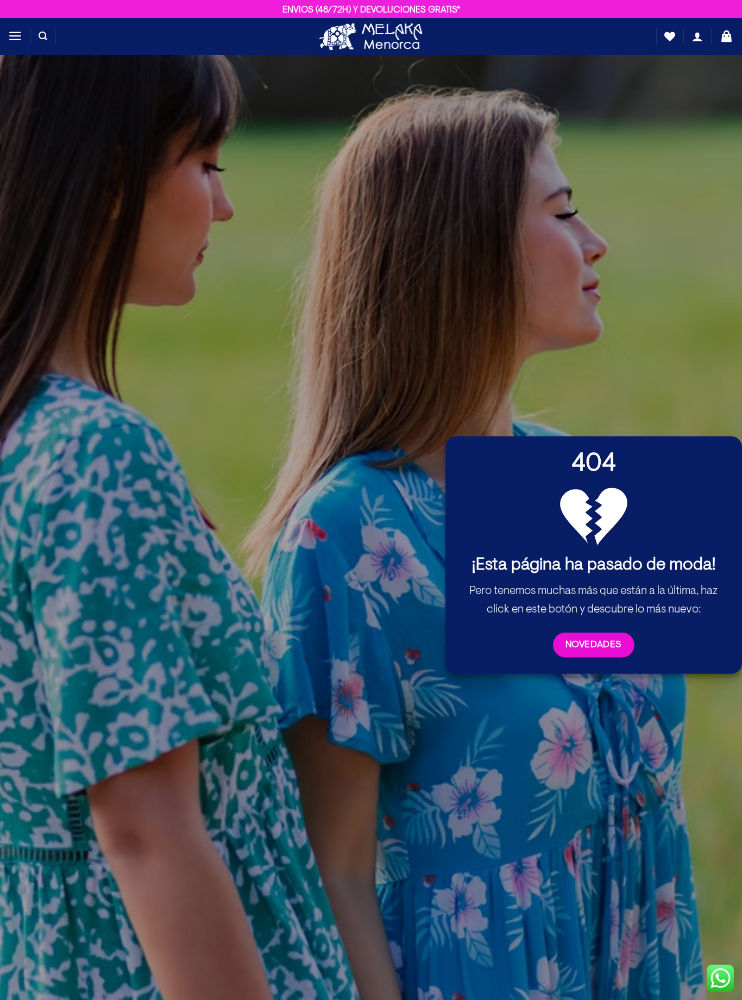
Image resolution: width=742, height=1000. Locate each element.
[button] (15, 36)
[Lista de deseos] (669, 36)
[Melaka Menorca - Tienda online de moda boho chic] (371, 36)
